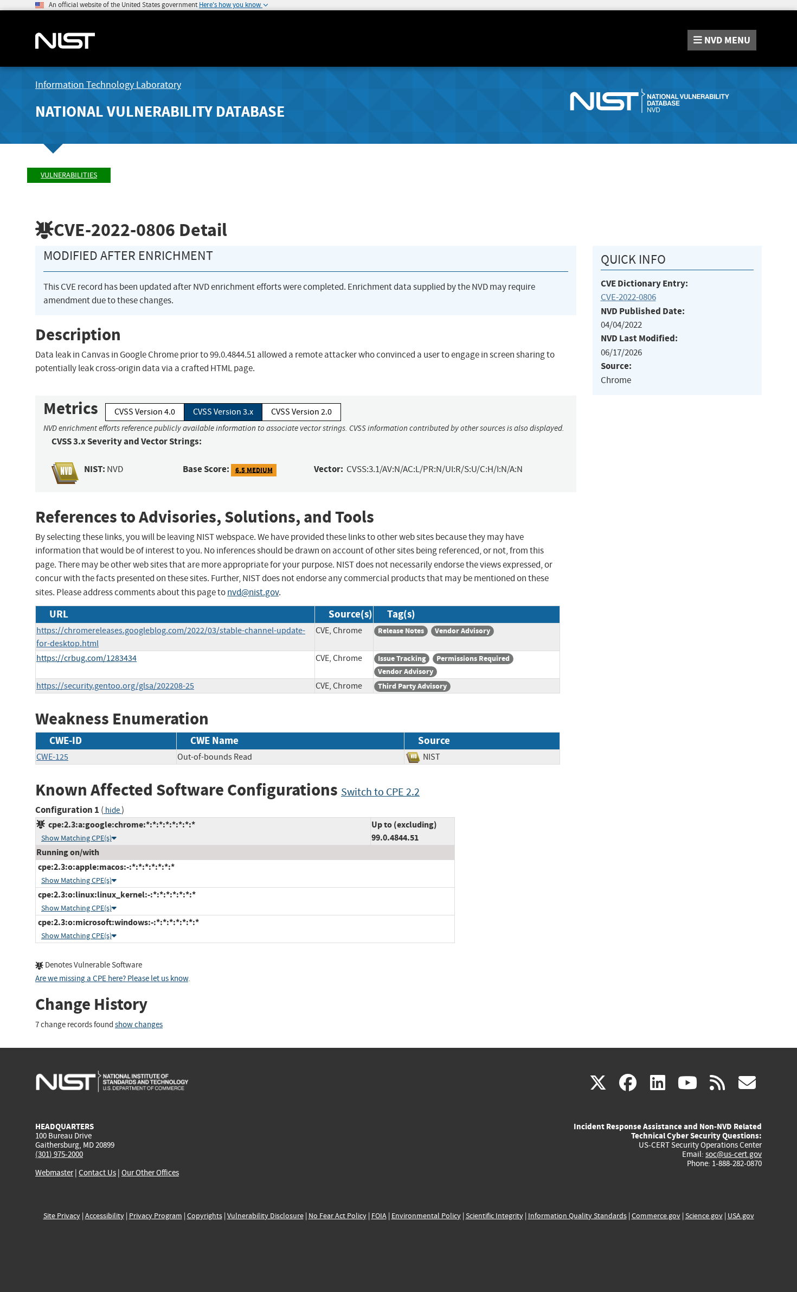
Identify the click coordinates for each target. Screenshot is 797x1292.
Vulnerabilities (69, 175)
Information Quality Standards (577, 1216)
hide (112, 810)
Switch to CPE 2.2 (380, 792)
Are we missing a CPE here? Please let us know (111, 978)
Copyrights (204, 1216)
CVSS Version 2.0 (301, 411)
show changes (139, 1025)
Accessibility (104, 1216)
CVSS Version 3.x (223, 411)
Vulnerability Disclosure (265, 1216)
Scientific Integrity (494, 1216)
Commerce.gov (656, 1216)
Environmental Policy (426, 1216)
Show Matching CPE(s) (76, 838)
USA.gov (741, 1216)
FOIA (379, 1216)
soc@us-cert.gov (733, 1154)
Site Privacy (61, 1216)
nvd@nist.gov (253, 592)
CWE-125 (52, 757)
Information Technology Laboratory (108, 85)
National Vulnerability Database (160, 111)
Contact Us (97, 1172)
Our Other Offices (150, 1173)
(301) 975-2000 (59, 1154)
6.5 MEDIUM (254, 469)
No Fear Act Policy (337, 1216)
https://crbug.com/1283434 (86, 658)
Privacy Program (155, 1216)
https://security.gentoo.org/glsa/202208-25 (115, 685)
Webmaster (54, 1172)
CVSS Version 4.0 (144, 411)
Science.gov (704, 1216)
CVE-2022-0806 (628, 297)
